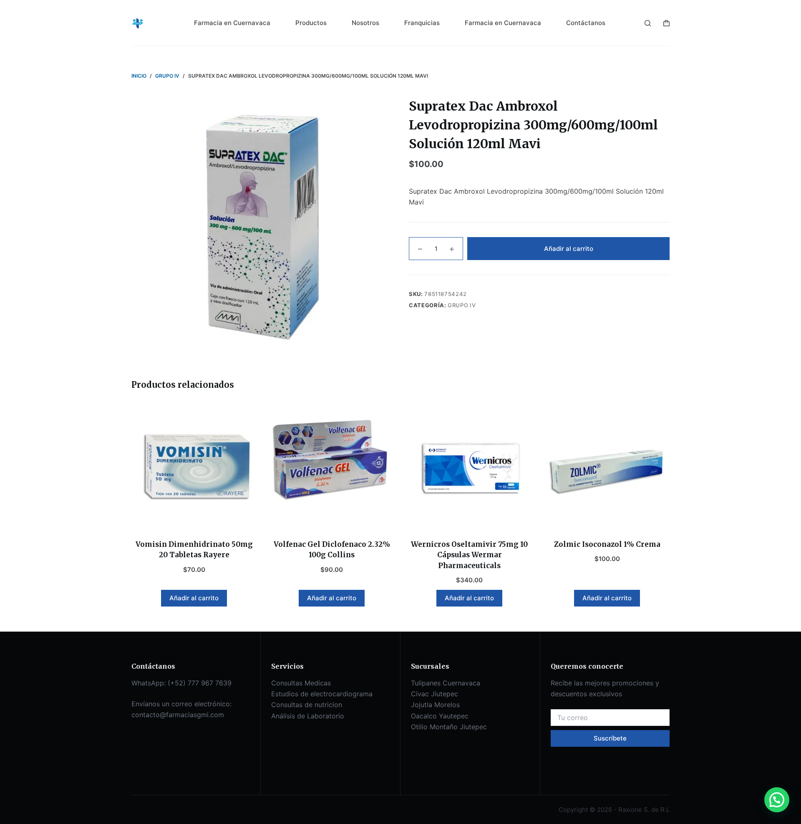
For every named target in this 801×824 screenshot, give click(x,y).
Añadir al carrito (568, 249)
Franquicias (422, 23)
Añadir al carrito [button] (194, 598)
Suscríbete (610, 738)
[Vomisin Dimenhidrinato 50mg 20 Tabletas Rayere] (194, 466)
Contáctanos (585, 23)
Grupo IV (462, 305)
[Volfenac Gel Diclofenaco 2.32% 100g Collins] (331, 466)
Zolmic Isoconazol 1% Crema (607, 544)
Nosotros (365, 23)
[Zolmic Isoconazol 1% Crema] (607, 466)
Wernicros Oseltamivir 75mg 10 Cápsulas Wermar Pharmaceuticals (469, 555)
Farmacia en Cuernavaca (232, 23)
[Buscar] (648, 23)
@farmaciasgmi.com (192, 714)
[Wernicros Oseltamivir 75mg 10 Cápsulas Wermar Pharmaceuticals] (469, 466)
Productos (311, 23)
